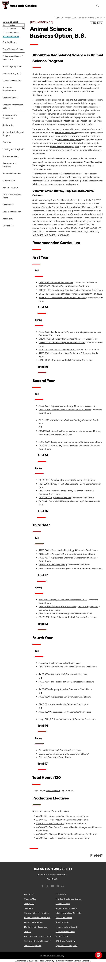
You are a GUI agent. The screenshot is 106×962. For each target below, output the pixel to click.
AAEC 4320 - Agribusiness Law (53, 696)
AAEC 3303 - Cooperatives (51, 673)
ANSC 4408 (63, 234)
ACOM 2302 (70, 227)
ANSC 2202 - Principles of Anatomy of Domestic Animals (65, 409)
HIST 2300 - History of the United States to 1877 (61, 483)
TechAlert (28, 908)
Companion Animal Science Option (52, 158)
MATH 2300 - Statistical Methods (54, 359)
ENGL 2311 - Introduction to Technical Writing (60, 420)
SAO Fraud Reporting (65, 940)
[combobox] (80, 17)
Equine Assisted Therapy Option (64, 146)
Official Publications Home (12, 196)
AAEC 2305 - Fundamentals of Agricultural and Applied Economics (69, 331)
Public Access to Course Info (37, 917)
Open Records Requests (66, 945)
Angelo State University (66, 908)
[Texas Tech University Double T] (4, 5)
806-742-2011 (52, 878)
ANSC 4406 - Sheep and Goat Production (55, 833)
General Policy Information (36, 912)
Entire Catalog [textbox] (9, 25)
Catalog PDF (8, 204)
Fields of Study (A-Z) (12, 73)
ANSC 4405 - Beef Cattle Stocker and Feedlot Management (63, 827)
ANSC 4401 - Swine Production (50, 815)
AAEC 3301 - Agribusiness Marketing (56, 405)
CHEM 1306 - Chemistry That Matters (56, 338)
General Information (12, 211)
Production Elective (48, 662)
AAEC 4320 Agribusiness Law (52, 711)
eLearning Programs (12, 66)
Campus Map (9, 180)
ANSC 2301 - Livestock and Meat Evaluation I (60, 352)
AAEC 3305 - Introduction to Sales (54, 681)
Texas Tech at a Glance (13, 48)
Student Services (10, 156)
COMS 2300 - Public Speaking (53, 564)
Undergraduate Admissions (10, 116)
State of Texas (62, 922)
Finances (7, 142)
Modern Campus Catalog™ (78, 960)
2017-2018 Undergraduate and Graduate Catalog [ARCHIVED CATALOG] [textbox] (80, 18)
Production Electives (48, 749)
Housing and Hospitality (14, 149)
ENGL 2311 (84, 227)
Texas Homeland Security (67, 926)
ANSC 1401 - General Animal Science (56, 282)
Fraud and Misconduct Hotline (37, 936)
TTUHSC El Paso (63, 903)
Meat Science (70, 120)
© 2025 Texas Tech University (52, 955)
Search (98, 4)
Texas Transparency (33, 945)
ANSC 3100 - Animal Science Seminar (56, 666)
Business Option (81, 99)
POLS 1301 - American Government (55, 479)
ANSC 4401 (80, 231)
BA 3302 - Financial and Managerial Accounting (61, 501)
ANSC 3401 (37, 231)
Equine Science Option (65, 132)
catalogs (22, 960)
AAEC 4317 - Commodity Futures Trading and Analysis (64, 445)
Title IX (27, 931)
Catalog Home (9, 41)
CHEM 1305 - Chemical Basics (53, 286)
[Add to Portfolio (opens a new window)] (94, 23)
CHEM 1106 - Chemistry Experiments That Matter (62, 342)
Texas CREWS (62, 936)
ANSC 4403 (37, 234)
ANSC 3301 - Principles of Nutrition (55, 553)
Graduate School (10, 97)
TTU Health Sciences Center (68, 898)
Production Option (44, 110)
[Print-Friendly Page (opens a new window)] (98, 23)
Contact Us (29, 894)
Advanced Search (11, 36)
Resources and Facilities (9, 164)
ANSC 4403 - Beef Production (50, 823)
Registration (8, 124)
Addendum (8, 218)
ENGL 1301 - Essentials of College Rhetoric (59, 293)
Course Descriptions (12, 80)
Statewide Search (64, 917)
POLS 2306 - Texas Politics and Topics (56, 616)
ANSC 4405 (49, 234)
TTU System (61, 894)
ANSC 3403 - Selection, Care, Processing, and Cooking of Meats (68, 606)
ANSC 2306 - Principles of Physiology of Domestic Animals (65, 490)
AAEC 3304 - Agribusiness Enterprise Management (62, 557)
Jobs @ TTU (29, 903)
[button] (98, 955)
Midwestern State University (69, 912)
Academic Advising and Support (13, 133)
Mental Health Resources (35, 926)
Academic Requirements (9, 89)
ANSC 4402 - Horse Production (50, 819)
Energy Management (33, 922)
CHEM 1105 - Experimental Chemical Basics (59, 289)
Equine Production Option (69, 139)
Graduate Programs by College (13, 106)
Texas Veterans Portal (65, 931)
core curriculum (53, 790)
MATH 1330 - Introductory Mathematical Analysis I (62, 297)
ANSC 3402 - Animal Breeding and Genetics (59, 568)
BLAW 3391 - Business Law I (52, 704)
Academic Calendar (12, 173)
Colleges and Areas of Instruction (13, 57)
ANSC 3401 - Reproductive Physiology (56, 549)
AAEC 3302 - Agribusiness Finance (55, 497)
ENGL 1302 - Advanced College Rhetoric (57, 349)
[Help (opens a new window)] (101, 23)
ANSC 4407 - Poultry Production (51, 837)
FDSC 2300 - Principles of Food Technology (58, 441)
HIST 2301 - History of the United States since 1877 (63, 599)
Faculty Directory (10, 187)
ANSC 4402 (92, 231)
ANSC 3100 (95, 227)
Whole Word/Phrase (13, 32)
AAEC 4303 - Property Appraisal (53, 689)
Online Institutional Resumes (37, 940)
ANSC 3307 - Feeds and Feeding (54, 613)
